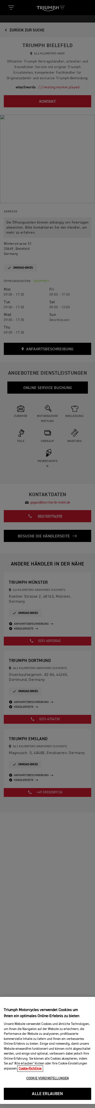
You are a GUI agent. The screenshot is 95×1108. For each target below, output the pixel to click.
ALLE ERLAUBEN (47, 1094)
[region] (47, 1050)
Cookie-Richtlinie (30, 1068)
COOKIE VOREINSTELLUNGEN (47, 1078)
